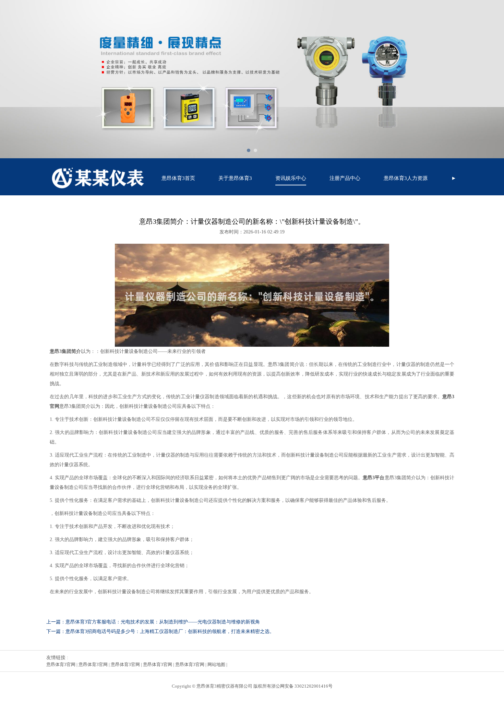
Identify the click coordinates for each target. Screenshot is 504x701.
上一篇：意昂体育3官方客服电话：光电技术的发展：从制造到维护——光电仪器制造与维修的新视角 (153, 621)
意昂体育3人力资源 (406, 178)
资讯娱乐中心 (290, 178)
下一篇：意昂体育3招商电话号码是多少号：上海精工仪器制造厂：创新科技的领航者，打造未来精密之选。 (160, 631)
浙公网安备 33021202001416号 (302, 686)
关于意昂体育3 (235, 178)
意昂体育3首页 (178, 178)
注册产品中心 (344, 178)
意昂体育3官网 (60, 664)
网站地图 (216, 664)
